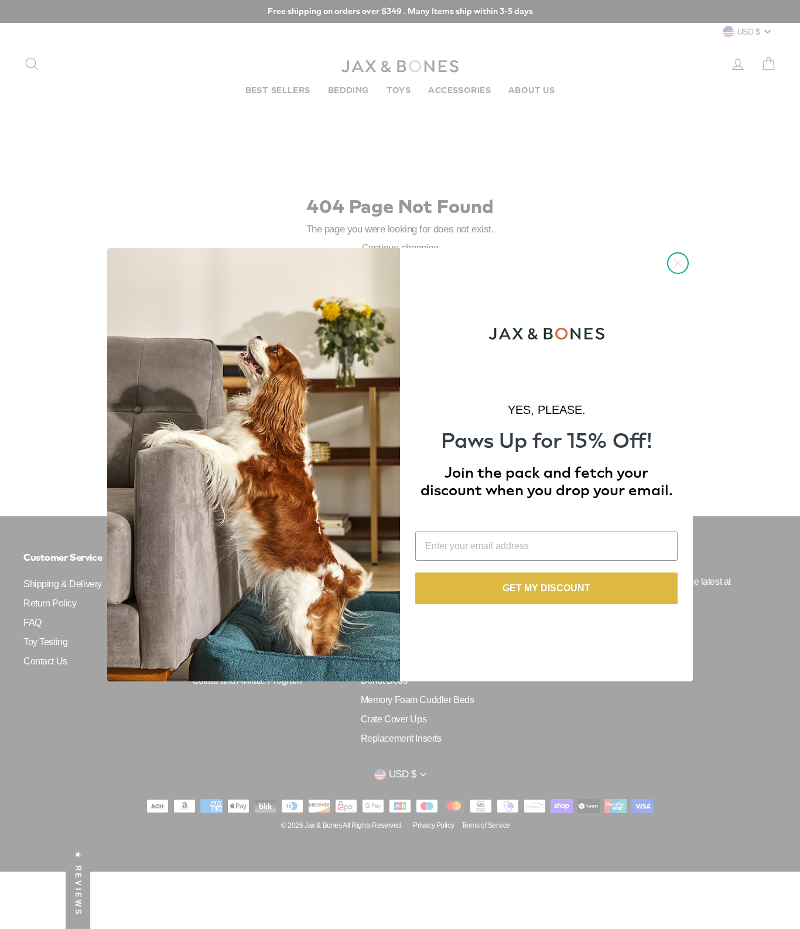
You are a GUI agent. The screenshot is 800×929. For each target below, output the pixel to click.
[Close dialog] (678, 263)
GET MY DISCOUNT (546, 588)
